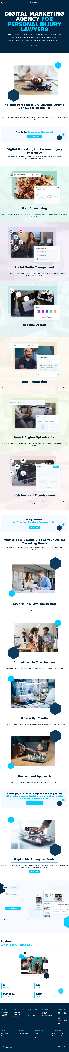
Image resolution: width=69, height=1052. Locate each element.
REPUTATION (21, 1031)
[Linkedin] (67, 1046)
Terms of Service (64, 1048)
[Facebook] (59, 1046)
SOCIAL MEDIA (46, 1009)
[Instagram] (64, 1046)
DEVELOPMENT (39, 1031)
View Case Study (14, 912)
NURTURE (3, 1031)
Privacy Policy (56, 1048)
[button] (55, 943)
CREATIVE (3, 1009)
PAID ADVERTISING (19, 1009)
